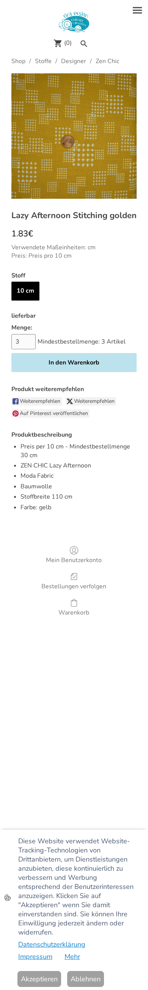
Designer (73, 61)
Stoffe (43, 61)
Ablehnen (86, 979)
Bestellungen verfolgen (73, 586)
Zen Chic (107, 61)
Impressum (35, 956)
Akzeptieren (39, 979)
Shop (18, 61)
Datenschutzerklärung (51, 944)
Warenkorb (73, 612)
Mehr (72, 956)
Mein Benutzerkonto (74, 560)
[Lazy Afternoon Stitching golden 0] (74, 136)
